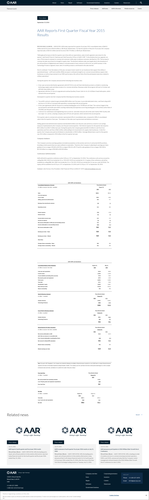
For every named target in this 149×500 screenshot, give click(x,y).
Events (140, 8)
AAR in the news (116, 8)
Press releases (94, 8)
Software (79, 3)
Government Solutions (93, 3)
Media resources (129, 8)
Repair (70, 3)
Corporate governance (110, 473)
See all (138, 414)
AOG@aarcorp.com (135, 481)
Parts (62, 3)
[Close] (146, 495)
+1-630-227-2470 (134, 477)
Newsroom (126, 3)
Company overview (91, 473)
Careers (116, 3)
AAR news (105, 8)
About (54, 3)
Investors (107, 3)
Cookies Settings (114, 495)
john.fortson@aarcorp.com (93, 169)
